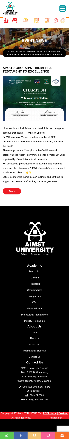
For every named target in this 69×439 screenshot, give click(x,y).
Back (12, 191)
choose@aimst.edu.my (36, 399)
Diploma (34, 277)
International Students (34, 350)
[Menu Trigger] (62, 8)
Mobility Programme (34, 321)
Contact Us (34, 357)
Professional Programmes (34, 314)
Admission (34, 344)
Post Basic (34, 283)
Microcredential (34, 308)
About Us (34, 338)
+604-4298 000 (29, 387)
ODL (34, 302)
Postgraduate (34, 296)
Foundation (34, 271)
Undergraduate (34, 290)
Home (34, 332)
